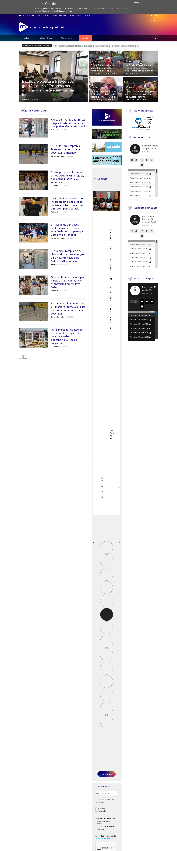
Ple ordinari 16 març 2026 (139, 334)
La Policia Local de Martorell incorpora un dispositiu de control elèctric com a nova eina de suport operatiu (68, 203)
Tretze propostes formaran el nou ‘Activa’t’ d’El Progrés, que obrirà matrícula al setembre (97, 46)
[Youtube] (156, 15)
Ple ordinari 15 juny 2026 (139, 321)
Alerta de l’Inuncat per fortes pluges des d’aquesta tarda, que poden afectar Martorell (68, 123)
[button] (154, 38)
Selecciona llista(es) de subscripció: (104, 800)
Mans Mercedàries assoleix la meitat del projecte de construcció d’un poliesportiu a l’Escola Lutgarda (67, 336)
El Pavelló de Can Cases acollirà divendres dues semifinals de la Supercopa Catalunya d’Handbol (67, 230)
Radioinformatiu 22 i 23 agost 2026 (139, 197)
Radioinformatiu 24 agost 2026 (139, 192)
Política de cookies (64, 11)
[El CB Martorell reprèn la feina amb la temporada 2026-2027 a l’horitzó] (33, 154)
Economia (26, 77)
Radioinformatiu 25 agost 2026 (139, 188)
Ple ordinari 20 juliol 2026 (139, 316)
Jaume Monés (56, 186)
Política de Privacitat (104, 838)
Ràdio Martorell (67, 38)
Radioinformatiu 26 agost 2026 (139, 184)
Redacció (25, 99)
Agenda (84, 38)
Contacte (87, 15)
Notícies (101, 808)
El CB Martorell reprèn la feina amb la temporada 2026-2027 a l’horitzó (66, 149)
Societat (129, 62)
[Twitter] (151, 15)
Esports (94, 62)
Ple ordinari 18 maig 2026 (139, 325)
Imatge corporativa (74, 15)
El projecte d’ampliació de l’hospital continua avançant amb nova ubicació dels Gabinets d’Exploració (68, 256)
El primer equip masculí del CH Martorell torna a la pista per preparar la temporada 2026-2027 (68, 308)
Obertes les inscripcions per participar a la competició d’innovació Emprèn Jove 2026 (67, 282)
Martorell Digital (45, 38)
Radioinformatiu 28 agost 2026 (139, 175)
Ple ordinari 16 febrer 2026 (139, 338)
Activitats (101, 811)
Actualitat (25, 38)
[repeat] (135, 160)
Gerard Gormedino (58, 156)
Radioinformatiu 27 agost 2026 (139, 179)
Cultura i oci (130, 88)
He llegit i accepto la (105, 837)
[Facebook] (147, 15)
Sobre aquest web (59, 15)
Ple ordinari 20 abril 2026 (139, 329)
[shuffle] (132, 160)
